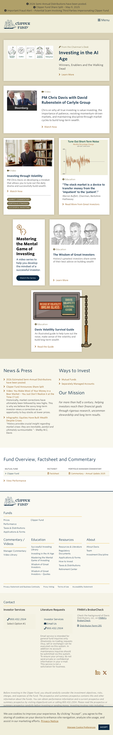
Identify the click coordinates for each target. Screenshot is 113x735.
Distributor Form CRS (91, 625)
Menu (104, 20)
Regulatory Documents (64, 552)
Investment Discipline (97, 554)
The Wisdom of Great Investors (74, 254)
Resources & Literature (70, 547)
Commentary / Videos (14, 542)
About (91, 539)
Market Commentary (19, 199)
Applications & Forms (14, 532)
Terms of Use (63, 587)
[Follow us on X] (104, 673)
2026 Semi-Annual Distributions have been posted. (58, 4)
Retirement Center (68, 569)
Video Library (10, 555)
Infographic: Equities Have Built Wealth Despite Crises (27, 419)
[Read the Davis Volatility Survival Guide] (56, 306)
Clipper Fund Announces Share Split (25, 386)
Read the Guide (46, 346)
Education (38, 539)
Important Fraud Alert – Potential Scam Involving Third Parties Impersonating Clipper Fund (58, 10)
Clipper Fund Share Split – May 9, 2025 (58, 7)
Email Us (51, 623)
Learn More (68, 74)
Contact (9, 602)
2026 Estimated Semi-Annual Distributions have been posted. (28, 381)
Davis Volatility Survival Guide (54, 329)
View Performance (16, 480)
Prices (7, 520)
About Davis (93, 547)
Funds (8, 513)
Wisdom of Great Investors (40, 565)
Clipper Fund (13, 473)
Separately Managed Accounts (78, 383)
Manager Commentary (15, 551)
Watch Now (50, 127)
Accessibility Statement (82, 587)
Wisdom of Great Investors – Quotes (40, 572)
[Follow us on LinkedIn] (97, 673)
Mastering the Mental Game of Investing (42, 559)
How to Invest (66, 561)
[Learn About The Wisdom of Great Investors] (74, 233)
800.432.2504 (17, 619)
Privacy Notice (49, 721)
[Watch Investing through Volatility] (28, 153)
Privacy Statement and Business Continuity (22, 587)
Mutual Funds (69, 379)
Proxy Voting (48, 587)
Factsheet (54, 473)
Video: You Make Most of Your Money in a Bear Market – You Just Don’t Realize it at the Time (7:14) (30, 394)
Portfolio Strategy (18, 203)
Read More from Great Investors (82, 204)
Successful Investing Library (41, 548)
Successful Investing (19, 208)
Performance (10, 524)
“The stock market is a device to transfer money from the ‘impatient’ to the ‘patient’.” (83, 188)
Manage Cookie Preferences (81, 727)
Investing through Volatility (25, 175)
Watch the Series (28, 278)
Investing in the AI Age (42, 553)
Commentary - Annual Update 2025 (88, 473)
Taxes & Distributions (14, 528)
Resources (66, 539)
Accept (104, 727)
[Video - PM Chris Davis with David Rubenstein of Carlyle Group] (22, 100)
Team (89, 550)
